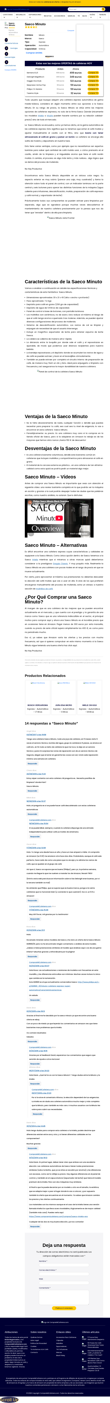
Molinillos (20, 14)
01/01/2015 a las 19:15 (38, 1051)
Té (79, 16)
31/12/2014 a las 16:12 (38, 1157)
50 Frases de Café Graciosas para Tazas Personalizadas (96, 1345)
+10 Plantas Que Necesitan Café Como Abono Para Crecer (96, 1360)
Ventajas (14, 48)
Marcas (71, 16)
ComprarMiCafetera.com (40, 820)
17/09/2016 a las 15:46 (38, 910)
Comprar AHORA (10, 70)
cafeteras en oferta (51, 2)
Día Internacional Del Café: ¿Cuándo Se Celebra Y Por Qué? (95, 1353)
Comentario (44, 1288)
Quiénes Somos (36, 1337)
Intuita (50, 115)
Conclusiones (10, 65)
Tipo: (27, 42)
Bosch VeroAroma (38, 705)
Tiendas (102, 14)
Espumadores (35, 14)
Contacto (34, 1352)
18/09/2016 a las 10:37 (36, 801)
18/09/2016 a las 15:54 (38, 823)
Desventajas (10, 57)
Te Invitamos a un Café (39, 1349)
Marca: (28, 38)
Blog (84, 16)
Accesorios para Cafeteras (66, 1337)
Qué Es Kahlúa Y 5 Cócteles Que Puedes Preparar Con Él (96, 1368)
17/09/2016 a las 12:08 (36, 848)
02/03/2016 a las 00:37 (39, 966)
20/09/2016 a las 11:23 (36, 774)
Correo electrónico (48, 1270)
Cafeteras (8, 14)
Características (11, 43)
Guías (92, 14)
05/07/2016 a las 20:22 (39, 1070)
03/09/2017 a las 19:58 (36, 734)
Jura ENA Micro (63, 705)
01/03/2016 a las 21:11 (36, 930)
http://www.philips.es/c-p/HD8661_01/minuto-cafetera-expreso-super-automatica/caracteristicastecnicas (64, 986)
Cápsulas (59, 1340)
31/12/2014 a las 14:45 (36, 1126)
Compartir (70, 30)
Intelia (41, 115)
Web (41, 1279)
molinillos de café (44, 588)
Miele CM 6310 (89, 705)
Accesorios (59, 16)
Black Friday (60, 1355)
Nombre (43, 1261)
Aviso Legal (35, 1340)
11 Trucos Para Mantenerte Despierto (96, 1338)
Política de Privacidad (39, 1343)
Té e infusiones (61, 1349)
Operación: (30, 45)
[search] (103, 9)
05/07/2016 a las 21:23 (41, 1093)
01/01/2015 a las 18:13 (36, 1011)
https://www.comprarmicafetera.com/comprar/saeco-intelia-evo (58, 1216)
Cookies (33, 1346)
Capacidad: (31, 48)
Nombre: (29, 35)
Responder (32, 763)
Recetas (47, 16)
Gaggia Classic (60, 563)
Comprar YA (93, 73)
